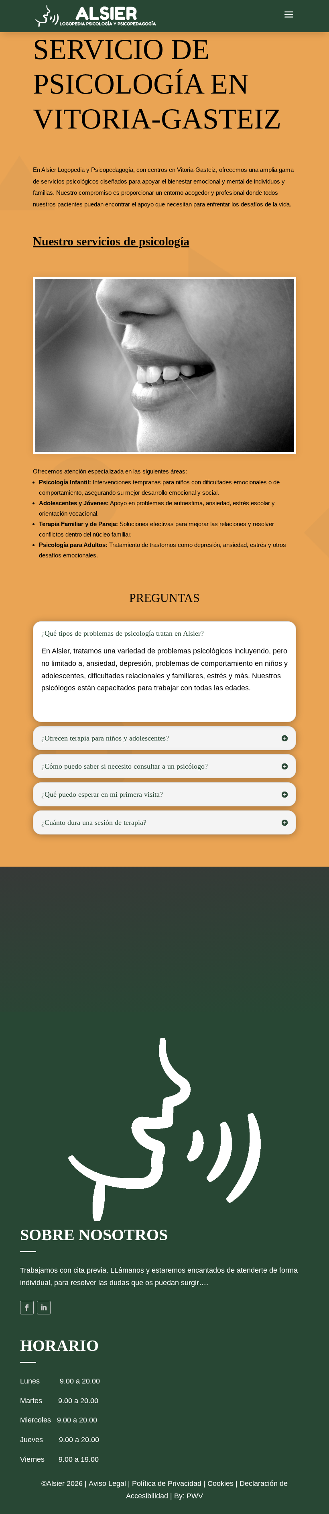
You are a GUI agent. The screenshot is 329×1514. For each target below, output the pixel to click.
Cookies (220, 1483)
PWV (195, 1496)
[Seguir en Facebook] (27, 1307)
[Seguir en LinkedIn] (44, 1307)
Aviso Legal (107, 1483)
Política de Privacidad (166, 1483)
